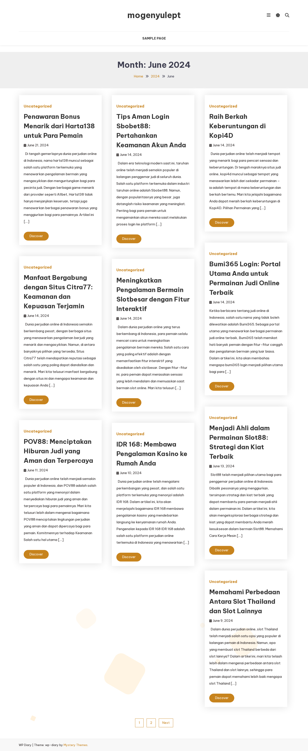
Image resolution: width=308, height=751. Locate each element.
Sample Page (154, 38)
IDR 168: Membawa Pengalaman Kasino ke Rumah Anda (151, 453)
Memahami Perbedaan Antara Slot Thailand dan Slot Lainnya (244, 601)
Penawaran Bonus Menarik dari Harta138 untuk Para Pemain (59, 125)
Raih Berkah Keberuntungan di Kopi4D (237, 125)
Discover (36, 236)
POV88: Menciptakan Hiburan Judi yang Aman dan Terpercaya (58, 450)
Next (166, 723)
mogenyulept (154, 15)
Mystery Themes (75, 745)
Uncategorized (38, 106)
